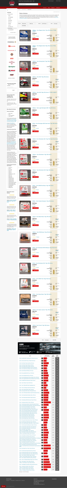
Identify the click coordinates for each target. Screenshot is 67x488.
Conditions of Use (18, 480)
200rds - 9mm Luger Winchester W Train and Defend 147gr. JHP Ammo (29, 378)
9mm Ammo (10, 28)
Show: (52, 23)
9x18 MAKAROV (10, 29)
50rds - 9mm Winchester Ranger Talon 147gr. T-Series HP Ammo (28, 452)
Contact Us (23, 480)
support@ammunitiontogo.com (40, 484)
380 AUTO (10, 21)
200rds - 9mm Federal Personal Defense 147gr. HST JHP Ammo (28, 368)
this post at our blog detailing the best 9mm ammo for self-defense (11, 142)
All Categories (8, 10)
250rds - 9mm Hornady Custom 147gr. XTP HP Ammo (27, 418)
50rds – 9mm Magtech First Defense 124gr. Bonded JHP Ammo (28, 464)
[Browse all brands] (15, 78)
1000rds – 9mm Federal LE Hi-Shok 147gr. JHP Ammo (27, 433)
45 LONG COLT (10, 26)
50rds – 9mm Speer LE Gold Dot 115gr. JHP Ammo (26, 466)
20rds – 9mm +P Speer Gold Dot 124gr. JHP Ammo (26, 389)
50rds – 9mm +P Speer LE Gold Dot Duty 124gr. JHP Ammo (27, 457)
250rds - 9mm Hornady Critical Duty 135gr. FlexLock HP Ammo (28, 413)
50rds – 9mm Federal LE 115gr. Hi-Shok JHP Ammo (26, 461)
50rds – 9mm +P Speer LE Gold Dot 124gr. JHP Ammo (27, 455)
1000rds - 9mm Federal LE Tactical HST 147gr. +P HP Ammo (27, 440)
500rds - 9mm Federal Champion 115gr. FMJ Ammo (11, 229)
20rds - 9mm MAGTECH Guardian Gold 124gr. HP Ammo (27, 380)
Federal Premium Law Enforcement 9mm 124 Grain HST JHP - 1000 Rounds (30, 438)
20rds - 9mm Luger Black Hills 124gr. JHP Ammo (26, 375)
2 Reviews (37, 81)
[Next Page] (59, 340)
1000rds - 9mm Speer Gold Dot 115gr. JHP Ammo (26, 467)
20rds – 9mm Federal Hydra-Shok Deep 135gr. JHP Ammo (27, 395)
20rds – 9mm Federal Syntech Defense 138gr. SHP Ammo (27, 397)
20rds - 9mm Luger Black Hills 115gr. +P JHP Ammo (26, 373)
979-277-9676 (37, 482)
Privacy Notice (13, 480)
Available (57, 79)
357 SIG (9, 18)
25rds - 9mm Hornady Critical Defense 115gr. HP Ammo (27, 406)
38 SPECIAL (10, 20)
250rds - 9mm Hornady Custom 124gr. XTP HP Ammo (27, 415)
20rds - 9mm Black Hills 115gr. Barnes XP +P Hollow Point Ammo (28, 358)
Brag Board (8, 480)
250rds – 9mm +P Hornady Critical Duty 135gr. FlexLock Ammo (28, 410)
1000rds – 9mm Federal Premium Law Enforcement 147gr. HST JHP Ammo (30, 443)
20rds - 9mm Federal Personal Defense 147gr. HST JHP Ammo (28, 367)
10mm (9, 15)
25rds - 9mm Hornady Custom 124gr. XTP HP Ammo (26, 414)
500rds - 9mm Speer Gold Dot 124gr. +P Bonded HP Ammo (27, 390)
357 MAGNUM (10, 17)
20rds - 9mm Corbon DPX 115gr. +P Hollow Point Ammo (27, 360)
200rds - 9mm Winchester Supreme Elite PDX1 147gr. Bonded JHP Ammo (29, 405)
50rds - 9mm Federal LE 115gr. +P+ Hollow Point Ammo (12, 219)
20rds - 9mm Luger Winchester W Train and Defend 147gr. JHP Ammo (29, 377)
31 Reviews (37, 221)
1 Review (37, 65)
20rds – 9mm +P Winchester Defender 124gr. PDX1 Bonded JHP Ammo (29, 392)
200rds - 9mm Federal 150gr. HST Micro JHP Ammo (26, 366)
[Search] (39, 4)
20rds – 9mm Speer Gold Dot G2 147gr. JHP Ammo (26, 402)
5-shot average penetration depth (47, 356)
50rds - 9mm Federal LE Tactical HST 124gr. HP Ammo (27, 436)
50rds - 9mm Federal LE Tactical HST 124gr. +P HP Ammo (11, 201)
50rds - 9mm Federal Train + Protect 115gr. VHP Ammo (27, 448)
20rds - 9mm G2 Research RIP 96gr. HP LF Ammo (26, 370)
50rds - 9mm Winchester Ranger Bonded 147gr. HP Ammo (27, 450)
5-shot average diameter (53, 356)
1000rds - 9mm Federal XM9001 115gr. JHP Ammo (26, 430)
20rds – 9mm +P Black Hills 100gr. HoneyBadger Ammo (27, 385)
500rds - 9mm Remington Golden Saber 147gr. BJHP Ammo (27, 426)
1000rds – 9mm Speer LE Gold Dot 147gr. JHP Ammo (26, 470)
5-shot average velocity (57, 356)
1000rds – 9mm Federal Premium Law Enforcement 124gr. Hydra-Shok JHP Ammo (30, 446)
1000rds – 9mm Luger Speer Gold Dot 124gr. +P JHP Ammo (27, 456)
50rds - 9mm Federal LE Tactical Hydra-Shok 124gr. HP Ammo (28, 444)
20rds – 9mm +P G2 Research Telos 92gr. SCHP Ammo (27, 387)
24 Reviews (37, 330)
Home (19, 9)
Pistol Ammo (24, 9)
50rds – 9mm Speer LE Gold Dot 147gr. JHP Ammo (26, 468)
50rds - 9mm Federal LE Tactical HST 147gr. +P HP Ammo (27, 439)
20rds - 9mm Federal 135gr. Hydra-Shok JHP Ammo (26, 363)
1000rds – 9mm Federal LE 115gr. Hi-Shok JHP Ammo (27, 462)
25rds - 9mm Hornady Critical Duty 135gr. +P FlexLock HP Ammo (28, 409)
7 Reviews (37, 252)
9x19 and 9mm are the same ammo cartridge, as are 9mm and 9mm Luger (11, 120)
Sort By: (39, 23)
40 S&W (9, 23)
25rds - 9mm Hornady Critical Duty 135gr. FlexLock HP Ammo (28, 411)
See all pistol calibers (13, 32)
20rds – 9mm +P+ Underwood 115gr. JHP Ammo (11, 210)
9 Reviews (37, 144)
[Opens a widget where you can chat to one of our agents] (3, 486)
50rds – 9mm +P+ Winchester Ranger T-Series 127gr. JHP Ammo (28, 459)
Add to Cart (36, 53)
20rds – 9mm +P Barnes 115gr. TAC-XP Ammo (25, 382)
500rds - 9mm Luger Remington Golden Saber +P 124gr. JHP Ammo (29, 423)
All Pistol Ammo (10, 14)
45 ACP (9, 25)
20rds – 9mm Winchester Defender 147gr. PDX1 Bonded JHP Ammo (29, 404)
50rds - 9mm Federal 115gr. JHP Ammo (25, 429)
